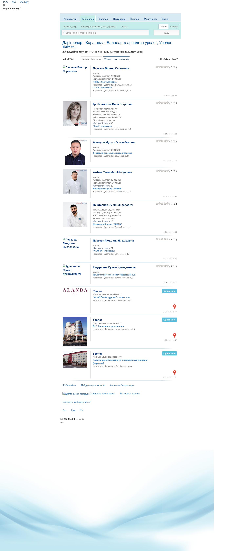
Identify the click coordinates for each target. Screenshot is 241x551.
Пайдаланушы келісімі (93, 385)
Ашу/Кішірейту (11, 8)
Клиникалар (70, 18)
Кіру (26, 1)
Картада (174, 26)
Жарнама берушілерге (122, 385)
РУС (6, 1)
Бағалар (103, 18)
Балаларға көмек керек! (102, 393)
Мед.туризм (150, 18)
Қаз (73, 410)
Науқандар (119, 18)
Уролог (97, 291)
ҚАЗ (14, 1)
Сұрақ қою (169, 290)
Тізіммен (164, 26)
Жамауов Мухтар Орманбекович (114, 142)
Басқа (165, 18)
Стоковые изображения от (76, 401)
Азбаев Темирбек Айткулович (112, 172)
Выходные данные (130, 393)
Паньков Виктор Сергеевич (111, 68)
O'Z (21, 1)
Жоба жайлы (69, 385)
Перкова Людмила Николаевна (113, 240)
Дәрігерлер (88, 18)
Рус (64, 410)
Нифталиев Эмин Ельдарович (113, 205)
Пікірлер (134, 18)
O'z (81, 410)
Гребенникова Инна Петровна (112, 104)
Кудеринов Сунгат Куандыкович (114, 267)
